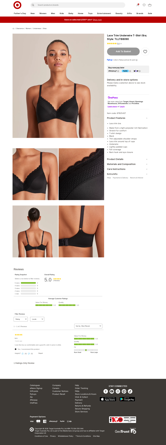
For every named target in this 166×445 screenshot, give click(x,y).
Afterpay (33, 400)
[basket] (150, 5)
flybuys (33, 394)
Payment (79, 400)
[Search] (32, 5)
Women (43, 13)
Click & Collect (81, 397)
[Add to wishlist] (145, 51)
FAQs (77, 391)
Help (77, 385)
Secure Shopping (82, 409)
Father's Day (20, 13)
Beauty (119, 13)
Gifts (129, 13)
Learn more (112, 106)
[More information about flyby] (137, 60)
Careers (55, 388)
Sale (150, 13)
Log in (122, 106)
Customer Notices (60, 391)
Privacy (53, 436)
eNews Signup (36, 388)
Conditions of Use (41, 436)
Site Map (96, 436)
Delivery (78, 403)
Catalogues (35, 385)
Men (53, 13)
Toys (90, 13)
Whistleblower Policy (65, 436)
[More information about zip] (140, 71)
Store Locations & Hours (85, 394)
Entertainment (104, 13)
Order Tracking (81, 388)
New (33, 13)
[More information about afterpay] (118, 71)
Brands (140, 13)
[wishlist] (144, 5)
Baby (71, 13)
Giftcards (34, 391)
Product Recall (58, 394)
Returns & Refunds (83, 406)
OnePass (33, 403)
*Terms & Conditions (83, 436)
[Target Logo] (17, 5)
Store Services (81, 411)
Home (80, 13)
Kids (62, 13)
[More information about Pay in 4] (130, 71)
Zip (31, 397)
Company (56, 385)
